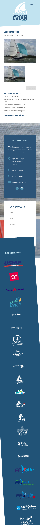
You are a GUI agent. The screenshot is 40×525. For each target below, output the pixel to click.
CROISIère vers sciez (11, 96)
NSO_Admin (10, 35)
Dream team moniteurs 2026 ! (15, 105)
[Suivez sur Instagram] (21, 188)
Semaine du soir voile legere (14, 111)
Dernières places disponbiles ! (15, 108)
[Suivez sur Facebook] (17, 188)
